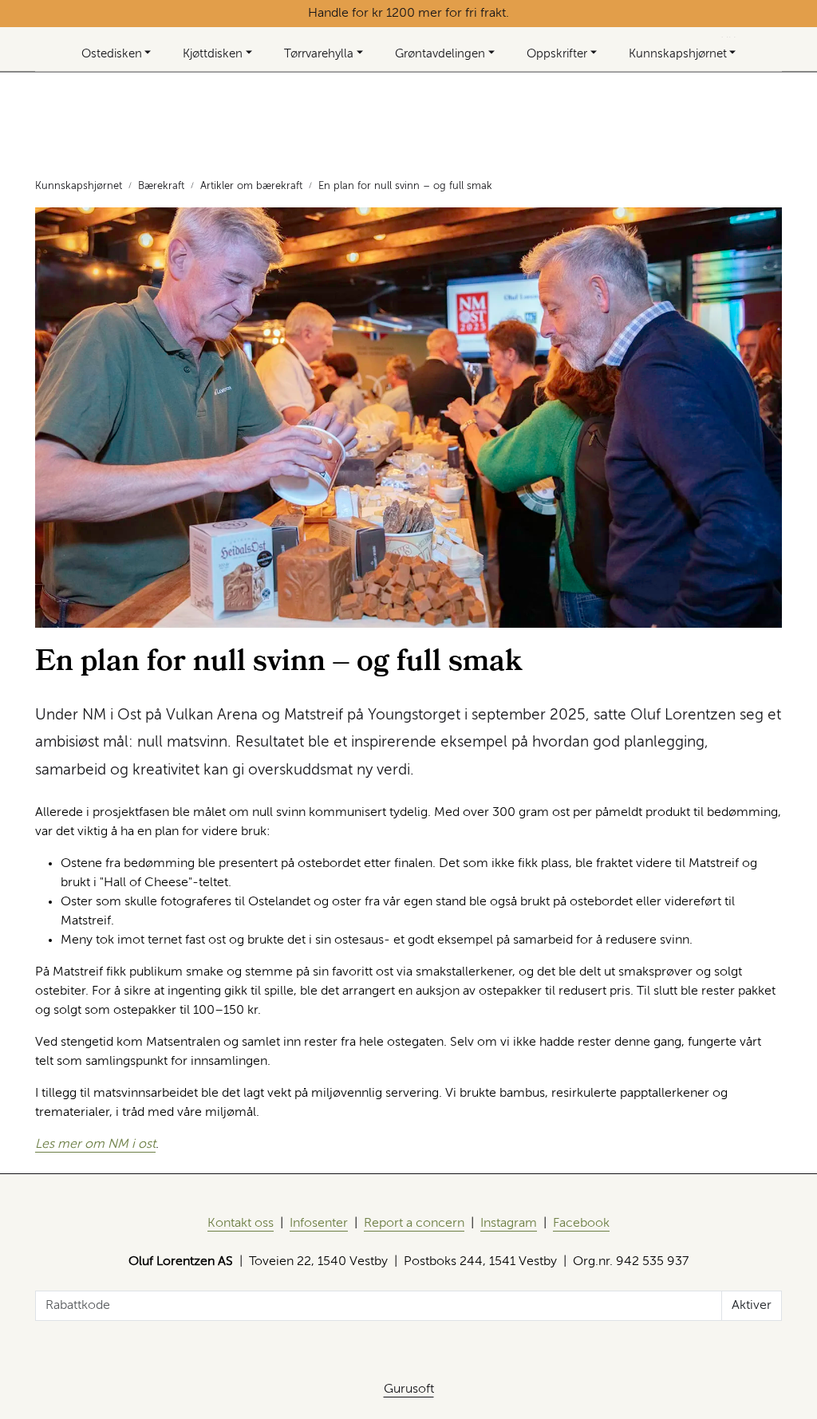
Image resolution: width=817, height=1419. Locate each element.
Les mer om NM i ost (95, 1144)
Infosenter (319, 1223)
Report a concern (414, 1223)
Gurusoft (409, 1389)
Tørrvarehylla (318, 54)
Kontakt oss (240, 1223)
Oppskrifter (557, 54)
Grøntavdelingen (440, 54)
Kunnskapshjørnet (678, 54)
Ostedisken (111, 54)
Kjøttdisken (213, 54)
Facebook (581, 1223)
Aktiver (752, 1305)
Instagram (508, 1223)
